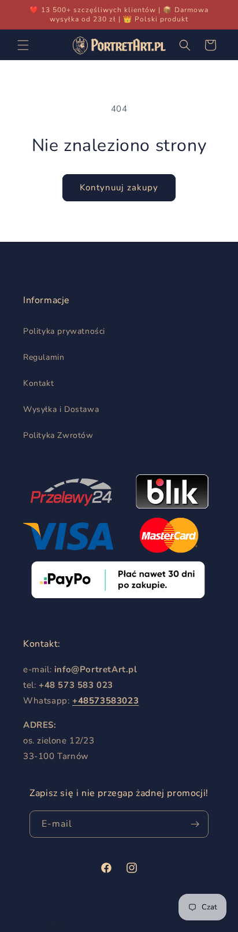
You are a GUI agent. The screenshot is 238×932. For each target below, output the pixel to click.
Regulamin (43, 357)
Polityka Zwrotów (58, 435)
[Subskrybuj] (195, 824)
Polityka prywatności (64, 331)
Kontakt (38, 383)
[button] (23, 45)
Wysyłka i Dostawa (61, 409)
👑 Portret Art (73, 923)
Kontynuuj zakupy (119, 187)
